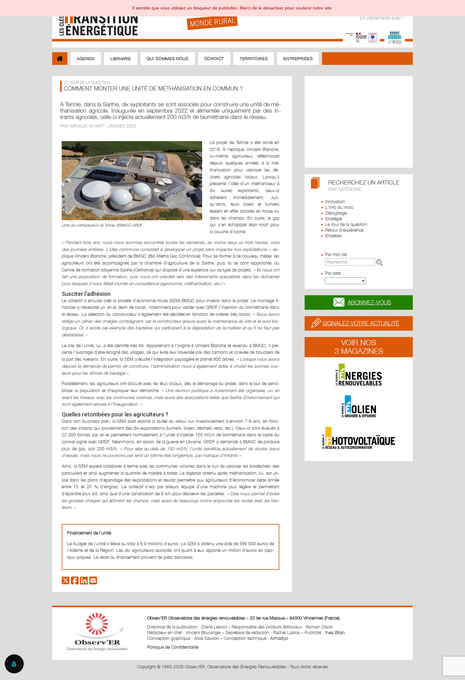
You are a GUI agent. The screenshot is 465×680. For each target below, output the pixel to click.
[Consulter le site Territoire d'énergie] (394, 37)
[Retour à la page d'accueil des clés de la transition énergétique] (95, 19)
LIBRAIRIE (120, 58)
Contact (214, 58)
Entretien (333, 235)
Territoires (254, 58)
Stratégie (333, 218)
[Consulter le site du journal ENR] (359, 374)
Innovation (335, 201)
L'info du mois (339, 207)
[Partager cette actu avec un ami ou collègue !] (93, 582)
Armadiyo (279, 638)
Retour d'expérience (344, 230)
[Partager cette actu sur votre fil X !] (66, 582)
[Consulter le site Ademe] (361, 37)
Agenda (86, 58)
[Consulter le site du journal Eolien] (359, 406)
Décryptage (336, 212)
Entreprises (298, 58)
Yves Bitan (335, 632)
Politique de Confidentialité (172, 647)
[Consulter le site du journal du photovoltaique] (359, 438)
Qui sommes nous (168, 58)
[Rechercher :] (355, 261)
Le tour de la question (346, 224)
